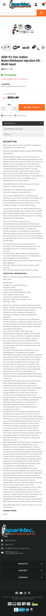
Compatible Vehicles (13, 129)
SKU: (3, 69)
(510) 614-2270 (10, 540)
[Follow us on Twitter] (29, 593)
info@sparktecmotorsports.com (17, 548)
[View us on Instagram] (25, 593)
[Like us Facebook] (16, 593)
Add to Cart (33, 107)
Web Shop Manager (27, 599)
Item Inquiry (8, 116)
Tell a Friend (21, 116)
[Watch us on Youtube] (21, 593)
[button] (23, 564)
